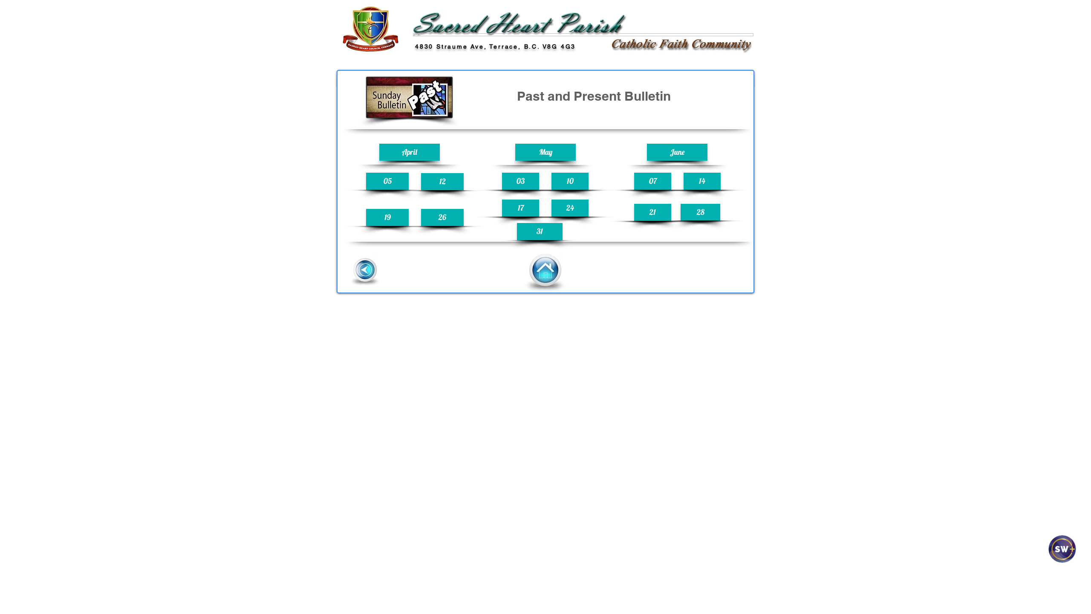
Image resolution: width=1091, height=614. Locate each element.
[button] (409, 152)
